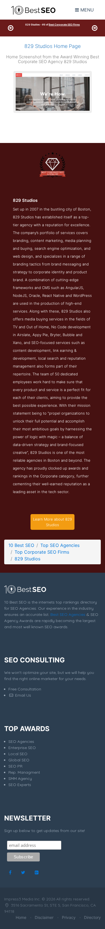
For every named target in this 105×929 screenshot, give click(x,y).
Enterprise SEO (22, 747)
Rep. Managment (24, 772)
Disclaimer (44, 917)
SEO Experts (19, 784)
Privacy (69, 917)
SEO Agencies (21, 741)
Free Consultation (24, 689)
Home (21, 917)
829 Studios (27, 558)
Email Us (22, 695)
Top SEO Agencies (60, 545)
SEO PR (15, 766)
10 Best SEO (21, 545)
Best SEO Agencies (67, 614)
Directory (92, 917)
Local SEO (17, 753)
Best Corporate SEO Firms (64, 24)
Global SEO (18, 759)
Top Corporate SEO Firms (42, 552)
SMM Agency (20, 778)
